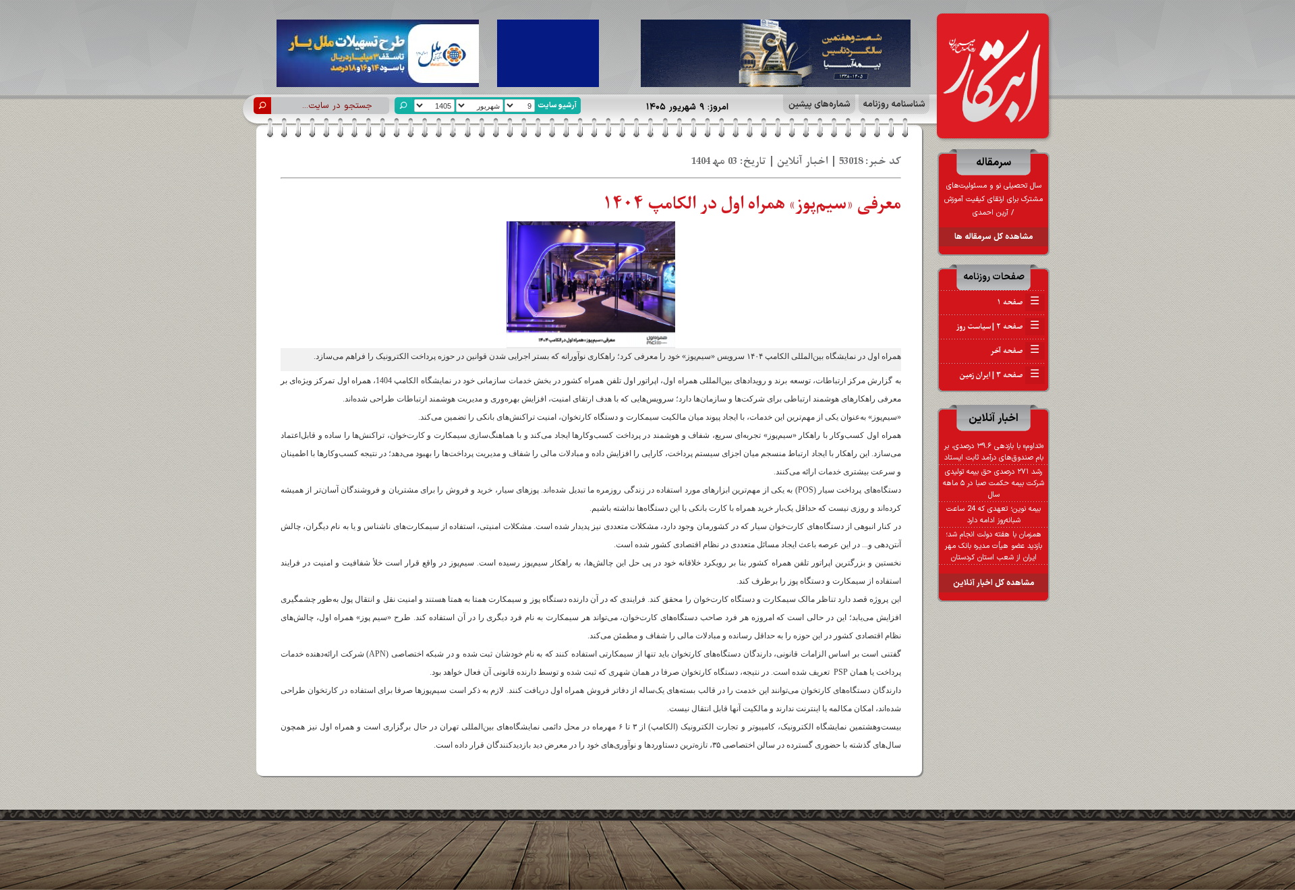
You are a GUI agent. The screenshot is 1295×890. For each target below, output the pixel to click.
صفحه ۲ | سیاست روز (997, 326)
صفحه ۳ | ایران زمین (999, 375)
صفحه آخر (1014, 351)
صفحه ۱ (1018, 302)
